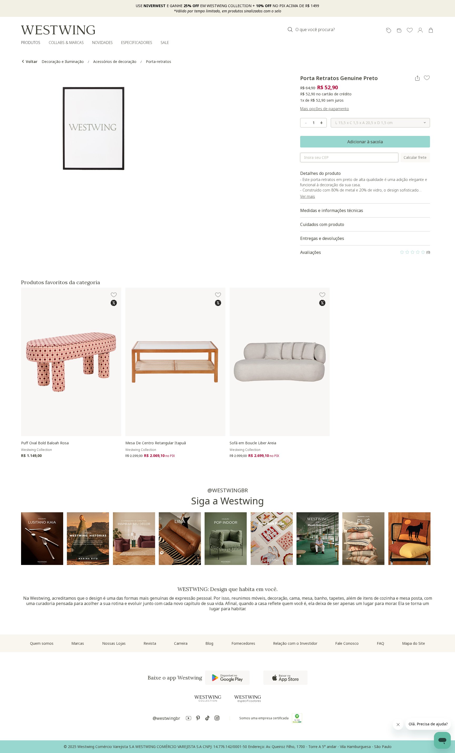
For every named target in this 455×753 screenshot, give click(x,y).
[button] (410, 30)
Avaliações (365, 253)
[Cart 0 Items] (431, 30)
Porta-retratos (158, 61)
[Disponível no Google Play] (227, 678)
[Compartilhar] (417, 78)
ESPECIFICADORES (136, 42)
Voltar (31, 61)
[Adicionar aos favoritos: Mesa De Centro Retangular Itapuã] (218, 295)
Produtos (30, 42)
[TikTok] (207, 718)
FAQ (380, 643)
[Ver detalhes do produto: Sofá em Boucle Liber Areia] (280, 362)
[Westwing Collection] (208, 698)
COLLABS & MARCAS (66, 42)
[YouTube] (188, 718)
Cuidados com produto (322, 224)
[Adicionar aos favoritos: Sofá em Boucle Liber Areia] (322, 295)
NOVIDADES (102, 42)
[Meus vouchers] (388, 30)
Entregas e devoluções (322, 238)
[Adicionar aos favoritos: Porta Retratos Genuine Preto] (427, 78)
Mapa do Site (413, 643)
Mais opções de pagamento (324, 108)
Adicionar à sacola (365, 142)
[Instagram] (217, 718)
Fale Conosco (347, 643)
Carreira (180, 643)
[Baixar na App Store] (285, 678)
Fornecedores (243, 643)
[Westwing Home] (58, 30)
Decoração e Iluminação (63, 61)
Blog (209, 643)
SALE (165, 42)
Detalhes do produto (364, 187)
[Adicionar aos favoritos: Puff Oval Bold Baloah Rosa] (114, 295)
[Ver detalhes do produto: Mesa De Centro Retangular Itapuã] (175, 362)
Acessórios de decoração (114, 61)
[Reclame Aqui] (297, 718)
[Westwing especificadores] (247, 698)
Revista (150, 643)
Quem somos (41, 643)
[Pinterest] (198, 718)
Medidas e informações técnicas (331, 210)
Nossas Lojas (114, 643)
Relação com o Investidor (295, 643)
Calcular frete (415, 157)
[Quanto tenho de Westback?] (399, 30)
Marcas (77, 643)
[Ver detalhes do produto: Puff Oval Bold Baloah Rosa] (71, 362)
